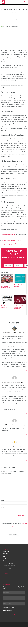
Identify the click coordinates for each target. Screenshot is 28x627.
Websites (22, 19)
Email (3, 500)
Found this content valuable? (14, 253)
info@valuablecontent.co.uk (9, 565)
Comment (4, 478)
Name (3, 493)
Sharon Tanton (9, 19)
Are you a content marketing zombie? (11, 240)
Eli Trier (4, 382)
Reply (26, 371)
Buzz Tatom (5, 446)
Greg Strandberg (6, 332)
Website (3, 507)
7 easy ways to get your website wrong (12, 244)
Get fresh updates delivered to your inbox (14, 257)
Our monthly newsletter (9, 607)
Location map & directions (9, 568)
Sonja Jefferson (6, 425)
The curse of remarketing (8, 234)
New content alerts (8, 610)
